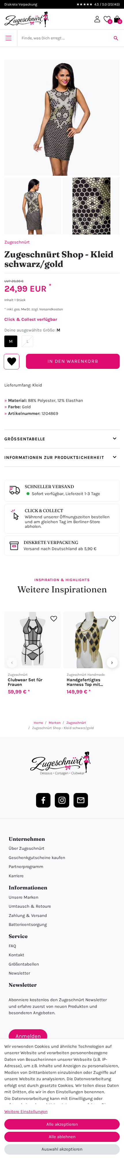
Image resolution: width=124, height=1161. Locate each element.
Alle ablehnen (62, 1136)
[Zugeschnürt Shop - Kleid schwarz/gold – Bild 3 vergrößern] (91, 206)
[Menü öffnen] (8, 38)
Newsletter (19, 973)
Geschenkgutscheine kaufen (37, 857)
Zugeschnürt (17, 242)
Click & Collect (44, 510)
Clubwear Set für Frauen (25, 682)
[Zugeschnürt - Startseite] (26, 19)
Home (38, 723)
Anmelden (28, 1036)
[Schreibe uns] (81, 800)
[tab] (62, 439)
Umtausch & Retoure (30, 906)
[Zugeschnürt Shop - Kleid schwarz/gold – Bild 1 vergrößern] (62, 118)
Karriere (16, 875)
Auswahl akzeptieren (62, 1149)
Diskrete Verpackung (51, 542)
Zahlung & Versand (28, 915)
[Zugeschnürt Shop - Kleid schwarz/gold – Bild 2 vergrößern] (32, 206)
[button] (97, 19)
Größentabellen (24, 964)
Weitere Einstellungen (26, 1111)
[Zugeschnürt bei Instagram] (62, 800)
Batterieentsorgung (28, 924)
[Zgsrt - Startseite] (62, 763)
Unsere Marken (23, 897)
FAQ (12, 945)
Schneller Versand (49, 486)
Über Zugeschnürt (26, 848)
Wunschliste (12, 361)
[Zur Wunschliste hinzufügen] (54, 619)
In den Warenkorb (73, 361)
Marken (55, 723)
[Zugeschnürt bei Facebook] (43, 800)
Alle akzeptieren (62, 1124)
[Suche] (116, 38)
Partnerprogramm (26, 866)
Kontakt (16, 954)
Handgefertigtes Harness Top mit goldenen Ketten (83, 682)
